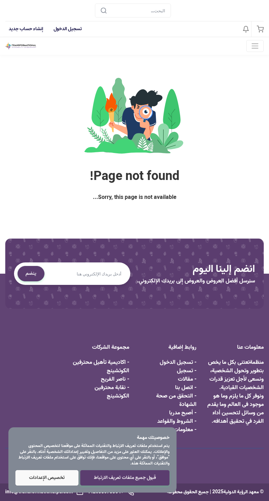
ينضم (31, 273)
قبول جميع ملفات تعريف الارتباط (125, 478)
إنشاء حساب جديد (26, 29)
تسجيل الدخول (68, 29)
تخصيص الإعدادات (47, 478)
